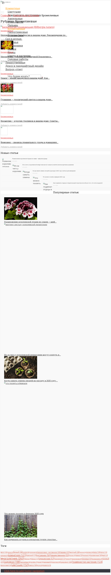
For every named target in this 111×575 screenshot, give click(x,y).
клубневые (4, 555)
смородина (56, 562)
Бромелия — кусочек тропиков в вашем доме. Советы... (30, 121)
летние (72, 555)
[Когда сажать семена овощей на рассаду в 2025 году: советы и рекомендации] (20, 378)
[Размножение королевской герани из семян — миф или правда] (20, 219)
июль (96, 552)
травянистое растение (87, 561)
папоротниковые (76, 559)
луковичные (96, 555)
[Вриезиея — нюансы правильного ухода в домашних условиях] (4, 134)
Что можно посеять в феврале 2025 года (54, 177)
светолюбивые (25, 562)
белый (17, 552)
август (4, 552)
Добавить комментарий (11, 39)
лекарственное (60, 555)
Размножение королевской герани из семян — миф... (30, 222)
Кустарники (15, 45)
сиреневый (47, 562)
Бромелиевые (7, 30)
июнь (103, 552)
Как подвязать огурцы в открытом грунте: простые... (30, 539)
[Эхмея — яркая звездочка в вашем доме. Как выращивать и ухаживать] (7, 70)
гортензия (33, 552)
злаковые (89, 552)
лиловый (86, 555)
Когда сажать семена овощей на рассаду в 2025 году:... (31, 380)
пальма (68, 559)
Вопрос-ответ (14, 69)
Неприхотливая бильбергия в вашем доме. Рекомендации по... (34, 35)
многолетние (12, 558)
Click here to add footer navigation (24, 570)
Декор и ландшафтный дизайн (24, 66)
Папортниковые (18, 32)
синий (40, 562)
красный (31, 555)
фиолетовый (6, 565)
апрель (10, 552)
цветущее (20, 565)
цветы (33, 565)
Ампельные (15, 18)
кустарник (43, 555)
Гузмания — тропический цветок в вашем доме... (27, 99)
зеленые (83, 552)
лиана (79, 555)
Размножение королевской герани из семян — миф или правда (29, 158)
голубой (26, 552)
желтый (74, 552)
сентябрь (34, 562)
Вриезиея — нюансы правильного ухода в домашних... (29, 142)
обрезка (28, 559)
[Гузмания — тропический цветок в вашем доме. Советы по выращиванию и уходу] (7, 91)
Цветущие (14, 11)
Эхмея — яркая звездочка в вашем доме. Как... (25, 78)
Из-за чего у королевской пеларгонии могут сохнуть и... (32, 354)
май (105, 555)
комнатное (17, 555)
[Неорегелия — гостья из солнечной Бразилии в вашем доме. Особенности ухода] (7, 48)
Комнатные (12, 8)
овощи (34, 559)
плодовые (86, 559)
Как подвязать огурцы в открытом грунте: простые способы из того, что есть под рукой (77, 183)
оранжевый (60, 559)
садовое (12, 561)
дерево (65, 552)
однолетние (46, 558)
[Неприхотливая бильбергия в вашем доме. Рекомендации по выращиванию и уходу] (27, 27)
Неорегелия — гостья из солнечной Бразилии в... (26, 56)
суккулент (66, 562)
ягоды (39, 565)
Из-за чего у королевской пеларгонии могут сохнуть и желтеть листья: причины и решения (48, 164)
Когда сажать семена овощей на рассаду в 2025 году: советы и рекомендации (54, 170)
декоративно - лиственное (48, 552)
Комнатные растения (26, 15)
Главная (6, 15)
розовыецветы (97, 559)
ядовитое (47, 565)
